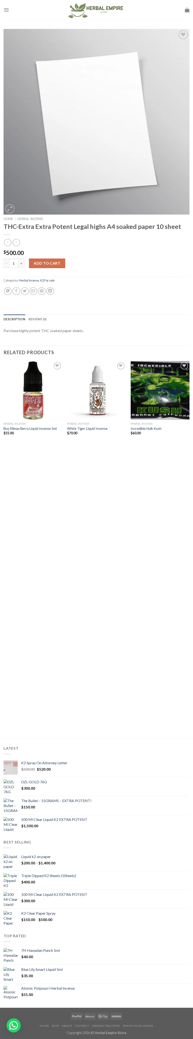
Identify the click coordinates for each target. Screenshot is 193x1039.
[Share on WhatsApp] (8, 291)
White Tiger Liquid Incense (87, 429)
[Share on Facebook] (16, 291)
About (67, 1025)
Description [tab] (14, 319)
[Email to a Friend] (33, 291)
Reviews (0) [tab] (37, 319)
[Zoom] (9, 208)
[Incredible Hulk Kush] (160, 390)
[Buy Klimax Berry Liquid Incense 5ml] (33, 390)
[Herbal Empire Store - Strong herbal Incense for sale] (96, 10)
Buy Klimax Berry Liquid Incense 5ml (30, 429)
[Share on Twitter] (25, 291)
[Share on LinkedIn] (50, 291)
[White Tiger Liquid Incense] (96, 390)
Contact (82, 1025)
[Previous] (3, 549)
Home (8, 219)
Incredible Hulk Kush (146, 429)
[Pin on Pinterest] (42, 291)
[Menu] (6, 10)
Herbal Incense (30, 219)
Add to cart (47, 263)
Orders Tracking (106, 1025)
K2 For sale (47, 280)
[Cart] (187, 10)
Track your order (138, 1025)
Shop (56, 1025)
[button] (14, 1025)
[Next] (189, 549)
